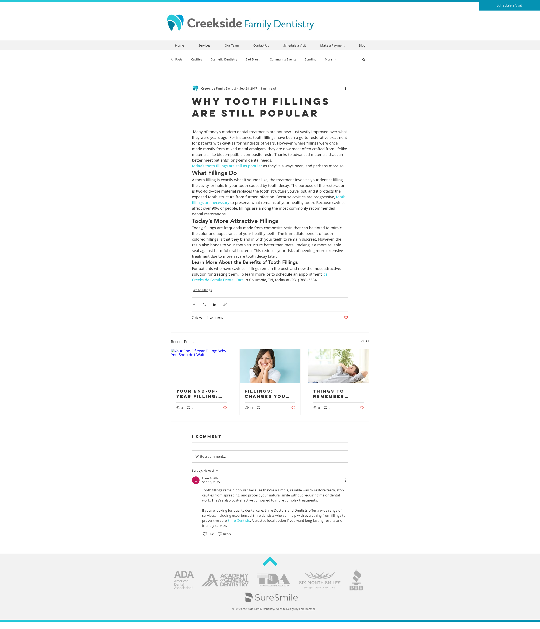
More (328, 59)
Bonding (310, 59)
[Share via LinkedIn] (215, 304)
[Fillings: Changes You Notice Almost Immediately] (270, 366)
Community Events (283, 59)
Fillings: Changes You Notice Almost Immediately (268, 393)
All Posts (177, 59)
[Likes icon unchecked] (205, 533)
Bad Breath (253, 59)
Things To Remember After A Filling (337, 393)
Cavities (196, 59)
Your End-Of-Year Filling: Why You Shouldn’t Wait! (197, 393)
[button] (364, 59)
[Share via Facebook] (194, 304)
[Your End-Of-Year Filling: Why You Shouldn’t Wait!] (201, 366)
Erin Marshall (307, 609)
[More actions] (345, 88)
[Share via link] (225, 304)
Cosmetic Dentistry (224, 59)
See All (364, 341)
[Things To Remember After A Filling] (338, 366)
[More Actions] (345, 480)
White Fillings (202, 290)
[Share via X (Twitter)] (204, 304)
